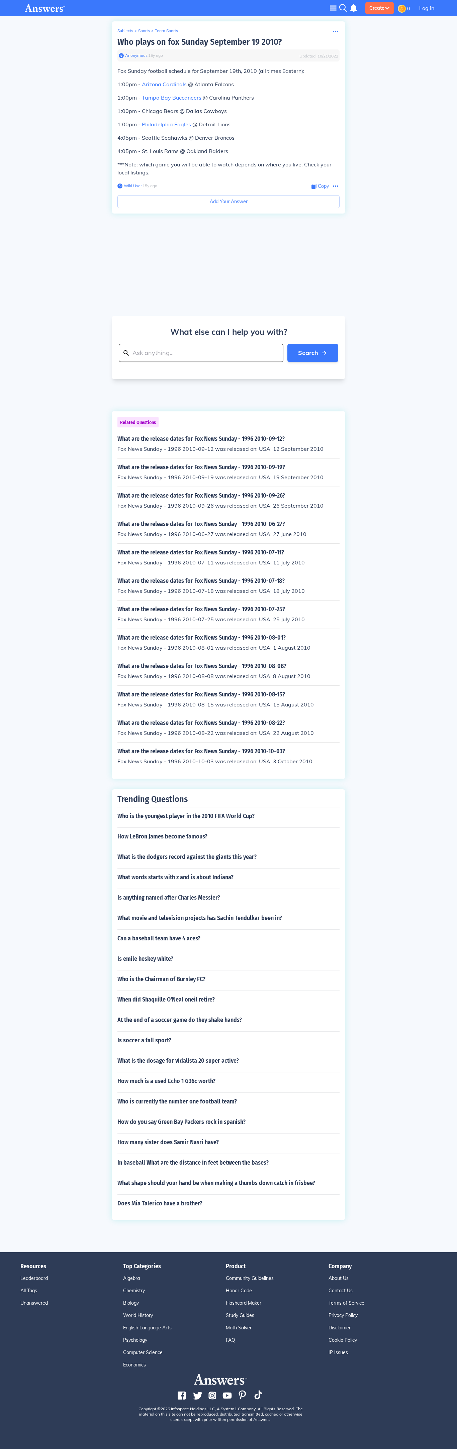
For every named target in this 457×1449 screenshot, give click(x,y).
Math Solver (239, 1328)
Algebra (131, 1278)
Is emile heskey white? (145, 958)
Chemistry (134, 1291)
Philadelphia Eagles (166, 124)
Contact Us (341, 1291)
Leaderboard (34, 1278)
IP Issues (338, 1352)
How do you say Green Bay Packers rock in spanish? (181, 1122)
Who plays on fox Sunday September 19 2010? (199, 42)
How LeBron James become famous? (162, 836)
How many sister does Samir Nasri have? (168, 1142)
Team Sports (166, 30)
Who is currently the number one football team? (177, 1101)
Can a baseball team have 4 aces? (158, 938)
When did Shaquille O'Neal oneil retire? (166, 999)
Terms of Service (346, 1303)
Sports (144, 30)
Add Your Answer (229, 202)
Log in (426, 8)
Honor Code (239, 1291)
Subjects (125, 30)
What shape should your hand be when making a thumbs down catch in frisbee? (216, 1183)
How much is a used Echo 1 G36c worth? (166, 1081)
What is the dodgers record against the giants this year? (187, 857)
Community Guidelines (250, 1278)
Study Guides (240, 1315)
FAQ (230, 1340)
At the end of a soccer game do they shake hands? (179, 1020)
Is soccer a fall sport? (144, 1040)
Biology (131, 1303)
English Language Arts (147, 1328)
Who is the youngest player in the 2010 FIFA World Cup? (186, 816)
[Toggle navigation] (333, 7)
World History (138, 1315)
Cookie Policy (343, 1340)
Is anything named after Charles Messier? (168, 897)
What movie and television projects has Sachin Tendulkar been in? (199, 918)
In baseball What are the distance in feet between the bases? (193, 1162)
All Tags (28, 1291)
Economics (134, 1365)
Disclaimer (340, 1328)
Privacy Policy (343, 1315)
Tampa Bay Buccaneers (171, 97)
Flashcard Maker (243, 1303)
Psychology (135, 1340)
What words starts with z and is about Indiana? (175, 877)
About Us (339, 1278)
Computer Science (143, 1352)
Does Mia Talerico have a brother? (159, 1203)
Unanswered (34, 1303)
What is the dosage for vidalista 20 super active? (178, 1060)
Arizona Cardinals (164, 84)
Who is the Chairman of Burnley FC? (161, 979)
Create (376, 8)
